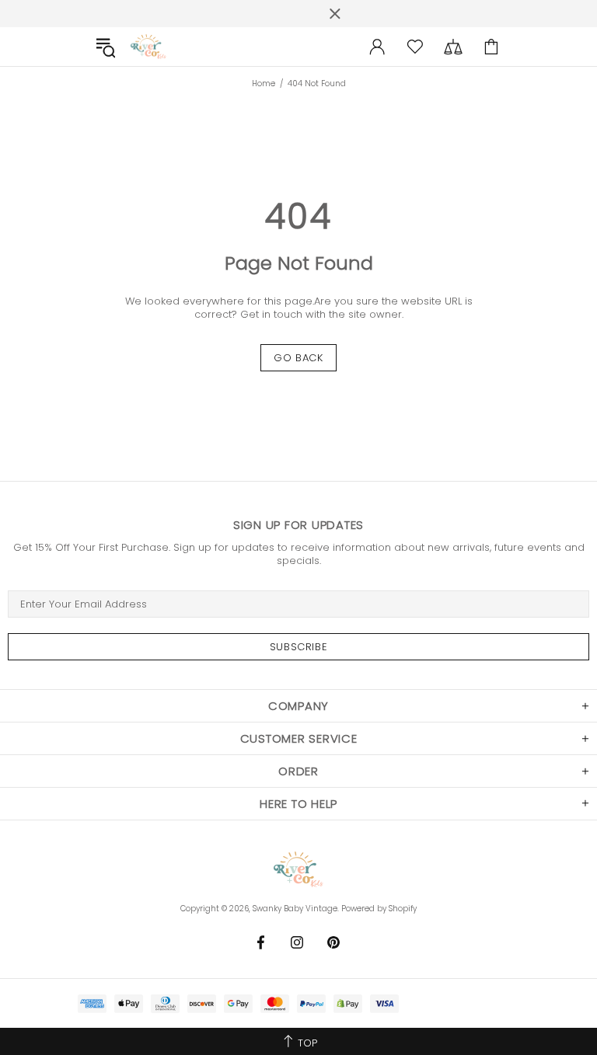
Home (263, 83)
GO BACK (298, 357)
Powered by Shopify (379, 908)
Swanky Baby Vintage (148, 47)
